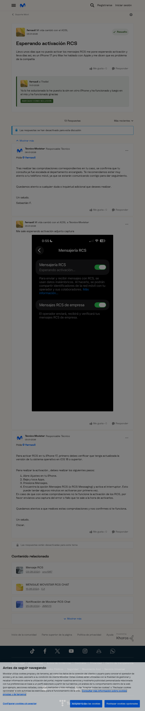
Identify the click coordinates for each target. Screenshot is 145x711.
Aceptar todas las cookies (86, 703)
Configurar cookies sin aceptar (20, 703)
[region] (72, 686)
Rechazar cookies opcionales (122, 703)
